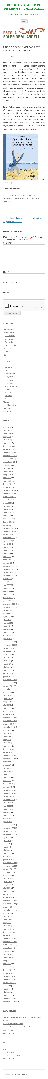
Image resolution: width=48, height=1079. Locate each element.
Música (6, 402)
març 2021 (7, 632)
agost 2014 (7, 875)
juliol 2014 (7, 878)
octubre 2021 (8, 610)
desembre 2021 (9, 604)
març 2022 (7, 594)
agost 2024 (7, 503)
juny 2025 (7, 471)
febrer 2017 (8, 784)
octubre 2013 (8, 907)
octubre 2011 (8, 982)
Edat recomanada (10, 332)
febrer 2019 (8, 711)
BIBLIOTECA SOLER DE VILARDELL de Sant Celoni (24, 7)
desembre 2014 (9, 863)
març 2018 (7, 746)
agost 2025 (7, 465)
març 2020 (7, 670)
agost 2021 (7, 616)
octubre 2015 (8, 831)
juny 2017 (7, 771)
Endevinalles (10, 373)
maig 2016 (7, 809)
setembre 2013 (9, 910)
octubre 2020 (8, 648)
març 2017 (7, 780)
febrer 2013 (8, 932)
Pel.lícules (7, 408)
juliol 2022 (7, 582)
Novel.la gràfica (11, 386)
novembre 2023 (9, 531)
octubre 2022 (8, 572)
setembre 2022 (9, 575)
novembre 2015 (9, 828)
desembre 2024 (9, 490)
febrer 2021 (8, 635)
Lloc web (7, 292)
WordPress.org (9, 1033)
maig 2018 (7, 739)
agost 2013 (7, 913)
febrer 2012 (8, 970)
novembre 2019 (9, 683)
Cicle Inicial (9, 339)
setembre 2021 (9, 613)
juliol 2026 (7, 430)
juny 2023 (7, 547)
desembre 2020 (9, 642)
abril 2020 (7, 667)
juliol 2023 (7, 544)
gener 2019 (7, 714)
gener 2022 (7, 601)
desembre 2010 (9, 998)
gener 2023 (7, 563)
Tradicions (7, 411)
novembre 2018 (9, 721)
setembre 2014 (9, 872)
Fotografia (9, 377)
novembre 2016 (9, 793)
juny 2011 (7, 986)
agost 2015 (7, 837)
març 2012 (7, 967)
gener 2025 (7, 487)
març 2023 (7, 556)
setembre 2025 (9, 462)
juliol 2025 (7, 468)
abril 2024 (7, 515)
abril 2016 (7, 812)
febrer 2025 (8, 484)
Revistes (8, 395)
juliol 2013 (7, 916)
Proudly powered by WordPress (15, 1074)
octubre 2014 (8, 869)
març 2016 (7, 815)
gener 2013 (7, 935)
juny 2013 (7, 919)
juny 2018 (7, 736)
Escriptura (7, 348)
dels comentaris (11, 1055)
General (17, 198)
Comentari (7, 243)
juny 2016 (7, 806)
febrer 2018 (8, 749)
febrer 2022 (8, 597)
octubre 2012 (8, 945)
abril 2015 (7, 850)
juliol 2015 (7, 840)
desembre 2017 (9, 755)
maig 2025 (7, 474)
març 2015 (7, 853)
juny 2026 (7, 433)
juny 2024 (7, 509)
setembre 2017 (9, 762)
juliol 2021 (7, 620)
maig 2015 (7, 847)
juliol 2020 (7, 657)
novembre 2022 (9, 569)
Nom (6, 272)
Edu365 (6, 1020)
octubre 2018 (8, 724)
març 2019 (7, 708)
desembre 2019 (9, 679)
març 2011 (7, 995)
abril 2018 (7, 743)
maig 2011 (7, 989)
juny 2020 (7, 661)
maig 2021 (7, 626)
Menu (24, 21)
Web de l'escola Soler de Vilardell (16, 1027)
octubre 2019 (8, 686)
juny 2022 (7, 585)
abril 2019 (7, 705)
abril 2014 (7, 888)
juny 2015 (7, 844)
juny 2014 (7, 881)
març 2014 (7, 891)
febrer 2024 (8, 522)
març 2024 (7, 519)
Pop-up (8, 392)
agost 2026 (7, 427)
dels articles (10, 1052)
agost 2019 (7, 692)
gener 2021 (7, 638)
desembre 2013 (9, 900)
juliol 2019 (7, 695)
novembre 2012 (9, 941)
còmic (7, 370)
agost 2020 (7, 654)
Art (6, 364)
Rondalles (9, 399)
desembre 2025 (9, 452)
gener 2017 (7, 787)
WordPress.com (9, 1030)
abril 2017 (7, 777)
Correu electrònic (11, 282)
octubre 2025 (8, 459)
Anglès (7, 361)
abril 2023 (7, 553)
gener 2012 (7, 973)
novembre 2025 (9, 455)
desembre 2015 (9, 825)
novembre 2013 (9, 904)
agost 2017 (7, 765)
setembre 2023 (9, 537)
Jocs (4, 354)
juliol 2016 (7, 803)
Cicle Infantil (10, 336)
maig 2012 (7, 960)
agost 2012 (7, 951)
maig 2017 (7, 774)
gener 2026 (7, 449)
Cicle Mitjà (27, 195)
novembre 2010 (9, 1001)
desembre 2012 (9, 938)
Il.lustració (26, 198)
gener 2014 (7, 897)
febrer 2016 (8, 818)
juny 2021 (7, 623)
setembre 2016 (9, 799)
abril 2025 (7, 478)
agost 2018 (7, 730)
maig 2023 (7, 550)
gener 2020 (7, 676)
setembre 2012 (9, 948)
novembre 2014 (9, 866)
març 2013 (7, 929)
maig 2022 (7, 588)
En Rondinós (38, 218)
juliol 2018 (7, 733)
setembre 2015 (9, 834)
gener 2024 (7, 525)
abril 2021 (7, 629)
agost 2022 (7, 579)
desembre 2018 (9, 717)
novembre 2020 (9, 645)
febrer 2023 (8, 560)
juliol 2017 (7, 768)
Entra (5, 1049)
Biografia (8, 367)
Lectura (34, 198)
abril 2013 (7, 926)
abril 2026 (7, 440)
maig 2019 (7, 702)
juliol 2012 (7, 954)
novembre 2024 (9, 493)
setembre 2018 (9, 727)
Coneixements (9, 329)
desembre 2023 (9, 528)
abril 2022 (7, 591)
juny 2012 (7, 957)
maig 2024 (7, 512)
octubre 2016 (8, 796)
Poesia (7, 389)
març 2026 (7, 443)
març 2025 (7, 481)
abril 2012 (7, 964)
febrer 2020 (8, 673)
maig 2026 (7, 436)
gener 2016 (7, 821)
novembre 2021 (9, 607)
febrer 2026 (8, 446)
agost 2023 (7, 541)
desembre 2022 (9, 566)
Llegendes (9, 383)
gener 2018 (7, 752)
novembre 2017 (9, 758)
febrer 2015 (8, 856)
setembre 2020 (9, 651)
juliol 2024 (7, 506)
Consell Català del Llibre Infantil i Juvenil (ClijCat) (22, 1017)
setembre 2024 (9, 500)
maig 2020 (7, 664)
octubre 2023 (8, 534)
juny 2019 (7, 698)
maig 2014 (7, 885)
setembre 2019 (9, 689)
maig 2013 (7, 922)
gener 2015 (7, 859)
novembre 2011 (9, 979)
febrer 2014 (8, 894)
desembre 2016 (9, 790)
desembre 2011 (9, 976)
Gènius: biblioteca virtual (13, 1023)
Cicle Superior (10, 345)
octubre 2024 (8, 496)
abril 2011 (7, 992)
